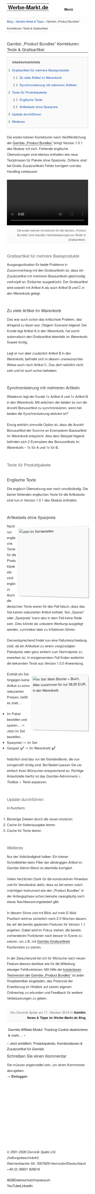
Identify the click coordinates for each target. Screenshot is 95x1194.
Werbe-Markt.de (28, 7)
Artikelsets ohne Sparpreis (39, 107)
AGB (10, 1179)
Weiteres (18, 121)
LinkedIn (26, 1185)
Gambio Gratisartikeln (53, 941)
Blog (10, 21)
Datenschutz (23, 1179)
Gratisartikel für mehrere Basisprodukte (40, 70)
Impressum (41, 1179)
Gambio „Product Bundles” (33, 142)
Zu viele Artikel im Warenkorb (41, 77)
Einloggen (19, 1076)
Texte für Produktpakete (29, 92)
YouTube (13, 1185)
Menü (68, 9)
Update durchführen (26, 114)
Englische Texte (31, 99)
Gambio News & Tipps (30, 21)
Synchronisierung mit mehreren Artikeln (48, 85)
